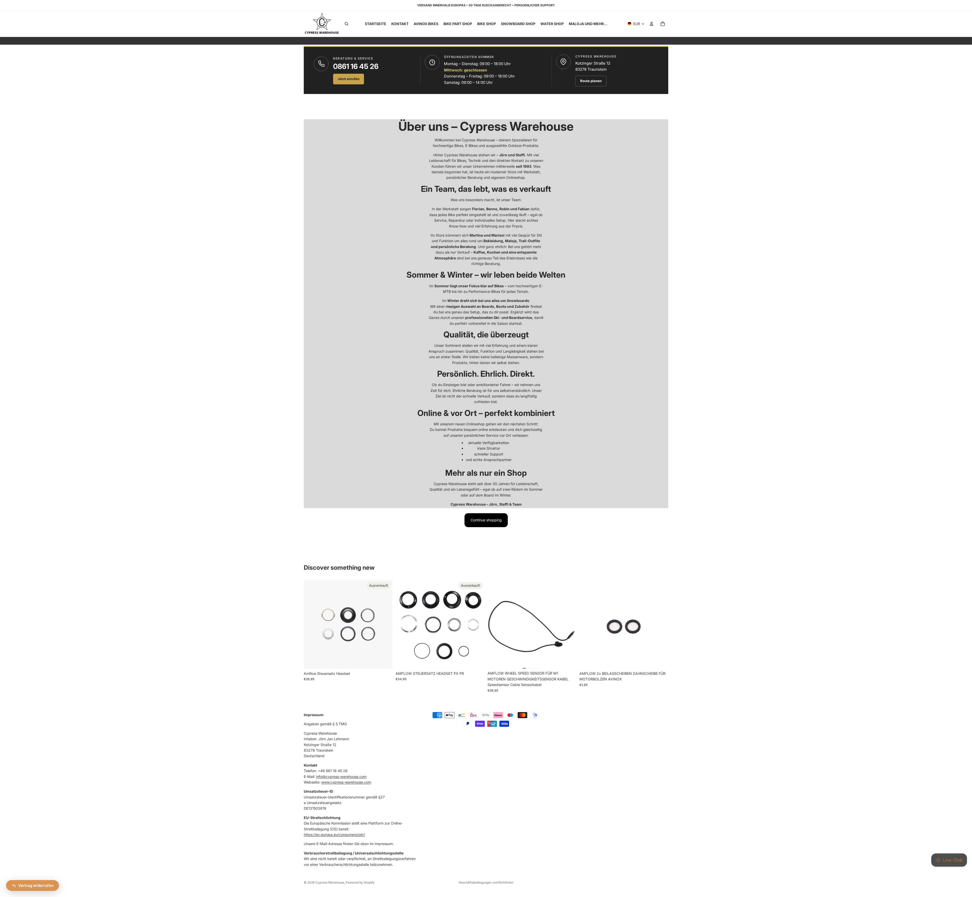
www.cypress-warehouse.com (346, 782)
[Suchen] (346, 23)
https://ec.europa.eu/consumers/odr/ (334, 834)
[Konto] (651, 23)
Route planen (591, 81)
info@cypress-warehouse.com (341, 776)
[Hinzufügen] (568, 660)
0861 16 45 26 (355, 66)
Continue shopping (486, 520)
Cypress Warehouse (329, 882)
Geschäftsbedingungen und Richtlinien (486, 882)
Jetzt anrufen (348, 79)
